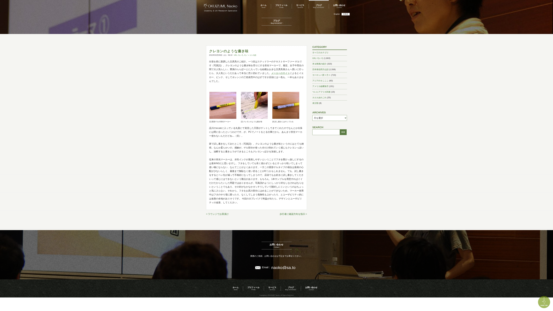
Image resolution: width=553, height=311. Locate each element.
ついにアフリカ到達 (321, 92)
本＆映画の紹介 (319, 64)
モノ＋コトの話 (250, 55)
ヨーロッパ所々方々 (321, 75)
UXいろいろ (238, 55)
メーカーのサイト (280, 73)
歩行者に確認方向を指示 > (293, 214)
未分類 (315, 103)
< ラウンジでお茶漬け (217, 214)
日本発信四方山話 (320, 69)
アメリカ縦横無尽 (320, 86)
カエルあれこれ (319, 97)
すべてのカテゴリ (320, 52)
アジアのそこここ (320, 80)
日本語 (345, 14)
